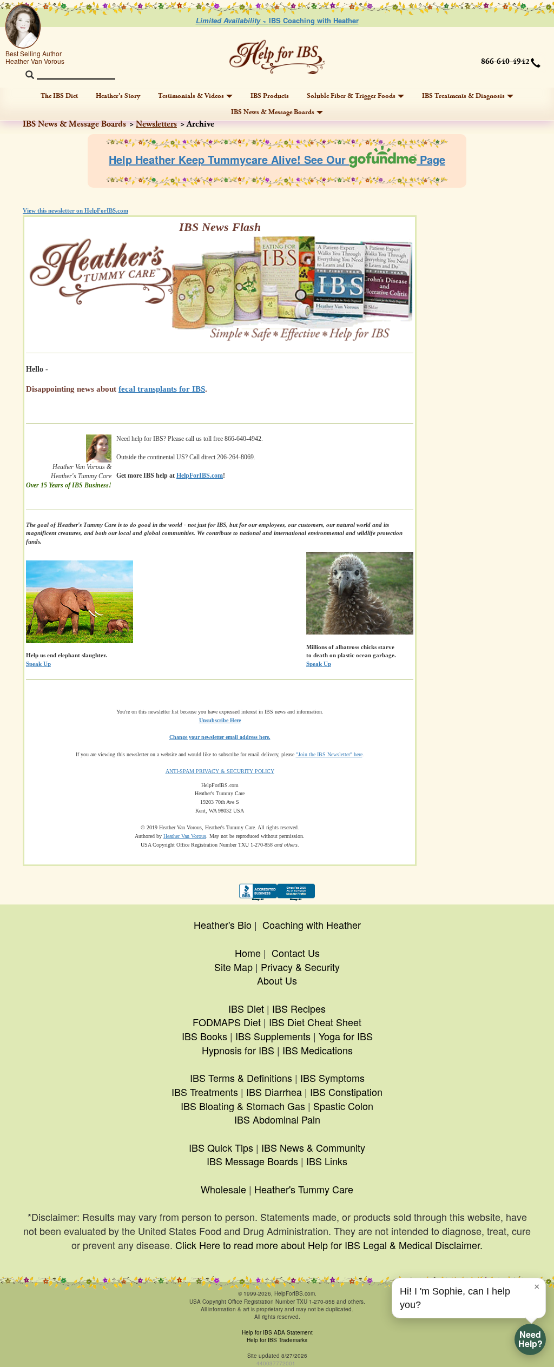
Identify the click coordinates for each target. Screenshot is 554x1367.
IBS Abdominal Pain (277, 1119)
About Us (277, 980)
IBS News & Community (313, 1147)
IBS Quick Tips (221, 1147)
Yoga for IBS (346, 1036)
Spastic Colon (343, 1106)
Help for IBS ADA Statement (277, 1332)
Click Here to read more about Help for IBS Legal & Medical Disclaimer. (329, 1245)
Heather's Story (118, 95)
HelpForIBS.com (199, 475)
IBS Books (204, 1036)
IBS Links (326, 1161)
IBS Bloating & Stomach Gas (243, 1106)
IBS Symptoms (332, 1078)
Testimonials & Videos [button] (191, 95)
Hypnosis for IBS (238, 1050)
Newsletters (156, 124)
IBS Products (269, 95)
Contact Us (296, 953)
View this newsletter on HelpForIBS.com (75, 210)
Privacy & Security (300, 967)
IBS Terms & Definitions (241, 1078)
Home (248, 953)
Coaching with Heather (311, 924)
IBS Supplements (273, 1036)
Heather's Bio (223, 924)
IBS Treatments (205, 1092)
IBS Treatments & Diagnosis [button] (463, 95)
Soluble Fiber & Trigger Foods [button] (351, 95)
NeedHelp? (530, 1339)
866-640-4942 (505, 62)
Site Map (233, 967)
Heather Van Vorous (184, 836)
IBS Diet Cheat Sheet (315, 1022)
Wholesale (223, 1189)
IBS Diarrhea (274, 1092)
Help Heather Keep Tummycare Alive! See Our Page (277, 159)
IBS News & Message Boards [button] (272, 112)
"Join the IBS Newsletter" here (329, 754)
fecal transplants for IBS (161, 389)
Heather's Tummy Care (303, 1189)
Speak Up (318, 664)
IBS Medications (317, 1050)
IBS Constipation (346, 1092)
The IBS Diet (59, 95)
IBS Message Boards (252, 1161)
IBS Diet (246, 1008)
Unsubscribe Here (220, 720)
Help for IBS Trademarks (277, 1340)
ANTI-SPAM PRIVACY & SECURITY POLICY (220, 771)
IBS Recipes (299, 1008)
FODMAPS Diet (227, 1022)
